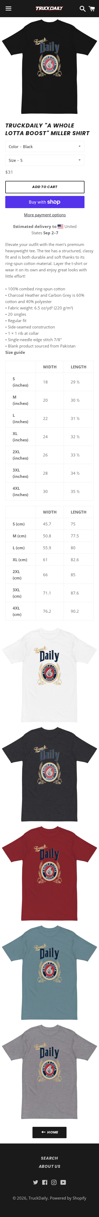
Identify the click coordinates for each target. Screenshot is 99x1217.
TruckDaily (38, 1198)
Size (12, 160)
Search (49, 1158)
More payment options (45, 214)
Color (13, 146)
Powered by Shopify (68, 1198)
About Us (49, 1166)
